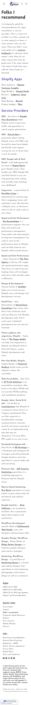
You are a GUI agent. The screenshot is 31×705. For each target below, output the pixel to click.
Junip (23, 95)
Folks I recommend (10, 612)
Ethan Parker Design (11, 545)
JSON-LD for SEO (10, 587)
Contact (6, 609)
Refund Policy (8, 652)
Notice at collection (7, 703)
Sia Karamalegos (11, 222)
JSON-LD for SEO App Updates (15, 592)
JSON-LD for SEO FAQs (12, 590)
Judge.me (15, 95)
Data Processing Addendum (14, 638)
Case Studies (8, 607)
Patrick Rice (13, 135)
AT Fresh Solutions (13, 382)
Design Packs (22, 92)
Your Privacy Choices (11, 701)
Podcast (6, 618)
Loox (3, 98)
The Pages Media (17, 339)
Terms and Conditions (11, 654)
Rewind (19, 101)
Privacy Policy (8, 649)
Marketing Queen (9, 563)
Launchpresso (8, 407)
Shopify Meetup (9, 623)
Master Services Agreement (14, 646)
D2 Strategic (21, 448)
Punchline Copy (8, 194)
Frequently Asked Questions (14, 615)
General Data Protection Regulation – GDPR (12, 642)
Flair (20, 104)
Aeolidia (22, 287)
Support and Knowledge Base (14, 595)
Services (6, 626)
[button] (4, 4)
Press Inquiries (8, 621)
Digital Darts (18, 166)
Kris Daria (6, 490)
